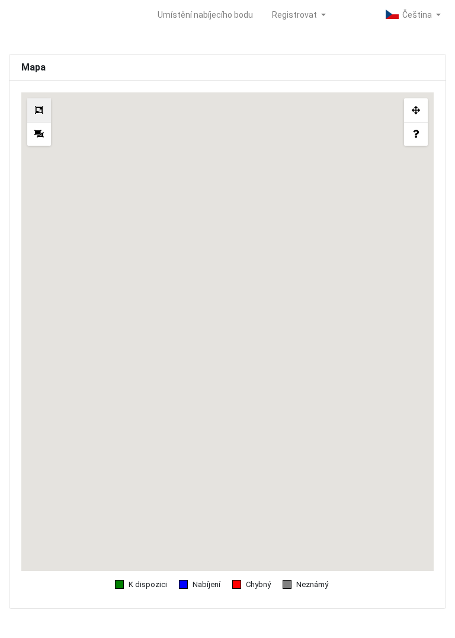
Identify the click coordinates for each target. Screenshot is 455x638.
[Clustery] (39, 110)
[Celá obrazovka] (416, 110)
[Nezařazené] (39, 134)
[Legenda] (416, 134)
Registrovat (295, 15)
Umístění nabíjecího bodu (205, 15)
